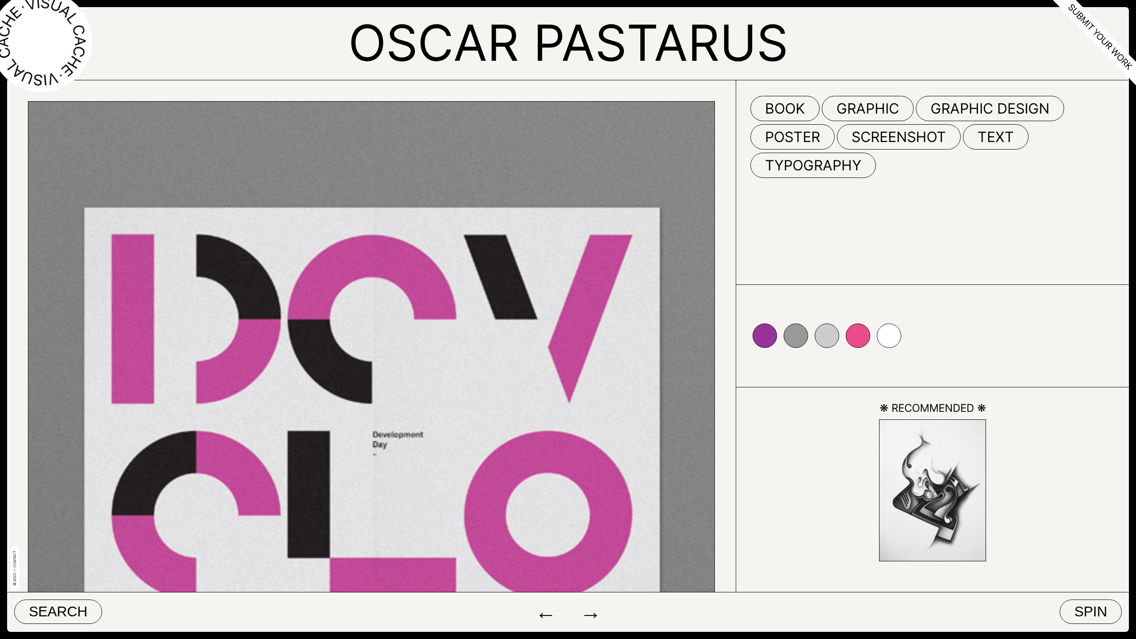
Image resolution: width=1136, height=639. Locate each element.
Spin (1090, 611)
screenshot (899, 137)
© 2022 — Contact (14, 568)
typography (813, 165)
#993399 (765, 335)
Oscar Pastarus (568, 42)
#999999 (796, 335)
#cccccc (827, 335)
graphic (867, 108)
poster (792, 137)
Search (58, 611)
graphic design (990, 108)
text (996, 137)
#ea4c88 (858, 335)
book (785, 108)
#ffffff (889, 335)
